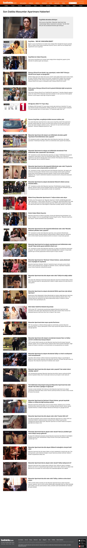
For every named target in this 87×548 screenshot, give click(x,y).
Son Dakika (20, 539)
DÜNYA (37, 3)
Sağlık (61, 5)
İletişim (10, 543)
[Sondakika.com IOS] (82, 540)
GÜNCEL (31, 3)
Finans (12, 5)
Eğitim (74, 5)
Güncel (26, 539)
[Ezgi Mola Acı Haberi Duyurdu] (15, 63)
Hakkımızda (3, 543)
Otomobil (48, 5)
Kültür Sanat (28, 5)
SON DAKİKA (23, 3)
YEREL (63, 3)
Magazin (44, 539)
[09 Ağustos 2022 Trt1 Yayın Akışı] (15, 110)
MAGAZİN (57, 3)
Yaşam (55, 5)
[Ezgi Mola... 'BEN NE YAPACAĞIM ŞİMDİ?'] (15, 47)
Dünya (30, 539)
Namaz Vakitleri (60, 539)
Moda (41, 5)
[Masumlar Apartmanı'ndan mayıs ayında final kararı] (15, 328)
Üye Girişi (80, 3)
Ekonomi (36, 539)
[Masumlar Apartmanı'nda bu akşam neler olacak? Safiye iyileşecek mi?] (15, 469)
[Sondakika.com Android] (82, 543)
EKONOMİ (44, 3)
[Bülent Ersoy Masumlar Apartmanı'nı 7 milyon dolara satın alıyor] (15, 203)
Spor (40, 539)
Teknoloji (20, 5)
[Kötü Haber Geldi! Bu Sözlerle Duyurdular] (15, 312)
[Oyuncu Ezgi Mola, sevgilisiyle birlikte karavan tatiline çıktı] (15, 125)
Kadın (35, 5)
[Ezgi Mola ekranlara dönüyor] (20, 27)
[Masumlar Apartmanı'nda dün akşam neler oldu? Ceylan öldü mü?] (15, 422)
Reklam (7, 543)
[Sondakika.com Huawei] (82, 546)
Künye (13, 543)
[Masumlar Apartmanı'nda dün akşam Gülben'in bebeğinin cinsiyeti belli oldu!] (15, 453)
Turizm (67, 5)
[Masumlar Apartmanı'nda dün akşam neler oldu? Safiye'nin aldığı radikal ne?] (15, 281)
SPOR (50, 3)
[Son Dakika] (9, 3)
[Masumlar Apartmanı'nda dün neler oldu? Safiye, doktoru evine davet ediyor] (15, 484)
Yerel (49, 539)
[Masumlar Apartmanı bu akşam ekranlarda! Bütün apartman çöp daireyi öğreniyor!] (15, 297)
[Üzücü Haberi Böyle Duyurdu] (15, 219)
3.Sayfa (80, 5)
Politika (6, 5)
